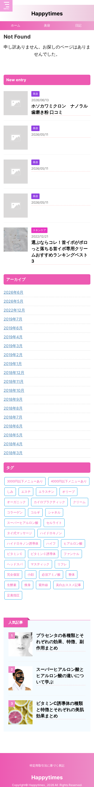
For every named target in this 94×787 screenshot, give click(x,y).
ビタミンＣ (15, 554)
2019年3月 (13, 345)
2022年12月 (14, 310)
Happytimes (47, 13)
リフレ (62, 564)
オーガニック (16, 502)
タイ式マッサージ (19, 533)
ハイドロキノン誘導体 (22, 543)
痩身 (27, 585)
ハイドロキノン (51, 533)
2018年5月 (13, 435)
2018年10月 (14, 390)
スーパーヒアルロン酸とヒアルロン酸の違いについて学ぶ (60, 675)
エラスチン (46, 492)
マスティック (40, 564)
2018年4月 (13, 443)
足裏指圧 (13, 595)
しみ (10, 492)
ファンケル (71, 554)
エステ (26, 492)
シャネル (54, 512)
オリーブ (68, 492)
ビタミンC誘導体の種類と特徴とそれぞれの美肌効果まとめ (60, 709)
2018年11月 (14, 381)
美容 (47, 25)
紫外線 (43, 585)
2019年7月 (13, 319)
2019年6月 (13, 328)
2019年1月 (13, 363)
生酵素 (11, 585)
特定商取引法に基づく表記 (47, 765)
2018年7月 (13, 417)
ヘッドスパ (15, 564)
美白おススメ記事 (68, 585)
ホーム (15, 25)
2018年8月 (13, 408)
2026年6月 (13, 292)
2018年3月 (13, 452)
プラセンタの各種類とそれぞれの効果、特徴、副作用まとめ (60, 641)
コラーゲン (15, 512)
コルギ (35, 512)
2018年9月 (13, 399)
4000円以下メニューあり (69, 481)
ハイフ (51, 543)
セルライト (54, 523)
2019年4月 (13, 336)
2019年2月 (13, 354)
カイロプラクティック (49, 502)
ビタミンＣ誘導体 (43, 554)
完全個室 (13, 574)
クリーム (79, 502)
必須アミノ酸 (51, 574)
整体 (71, 574)
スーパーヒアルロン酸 (22, 523)
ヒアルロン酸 (73, 543)
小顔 (30, 574)
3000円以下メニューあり (25, 481)
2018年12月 (14, 372)
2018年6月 (13, 426)
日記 (78, 25)
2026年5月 (13, 301)
